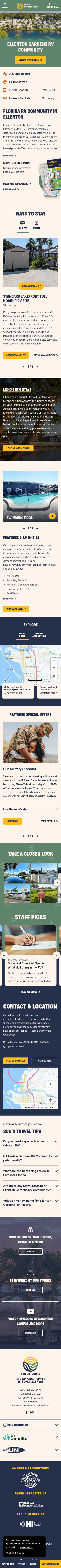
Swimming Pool (20, 518)
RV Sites (23, 228)
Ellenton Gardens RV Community (30, 47)
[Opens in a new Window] (30, 1524)
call (56, 7)
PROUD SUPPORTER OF (30, 1493)
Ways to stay (8, 1564)
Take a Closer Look (30, 854)
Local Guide (22, 635)
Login (50, 7)
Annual (36, 228)
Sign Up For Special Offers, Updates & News (30, 1240)
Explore (31, 625)
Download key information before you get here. (17, 170)
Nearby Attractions (39, 635)
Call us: (22, 1397)
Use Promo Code (19, 809)
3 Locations (9, 305)
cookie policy (26, 1547)
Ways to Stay (30, 214)
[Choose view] (54, 676)
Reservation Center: (22, 1405)
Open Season (18, 90)
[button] (17, 184)
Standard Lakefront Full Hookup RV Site (25, 299)
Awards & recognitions (30, 1468)
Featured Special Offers (30, 714)
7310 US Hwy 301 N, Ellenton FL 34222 (28, 1041)
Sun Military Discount (19, 769)
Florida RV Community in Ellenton (30, 114)
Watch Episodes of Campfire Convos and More (30, 1321)
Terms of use (30, 1108)
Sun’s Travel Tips (22, 1131)
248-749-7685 (41, 1405)
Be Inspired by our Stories (30, 1280)
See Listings (48, 98)
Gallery (34, 1564)
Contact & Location (30, 1007)
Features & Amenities (21, 538)
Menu (5, 8)
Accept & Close (15, 1553)
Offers (21, 1564)
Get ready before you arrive (22, 1124)
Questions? (30, 1401)
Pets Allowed (18, 82)
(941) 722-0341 (16, 1046)
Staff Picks (30, 917)
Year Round (48, 90)
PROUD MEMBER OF (30, 1514)
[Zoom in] (54, 661)
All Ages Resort (19, 74)
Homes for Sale (19, 98)
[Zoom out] (54, 667)
